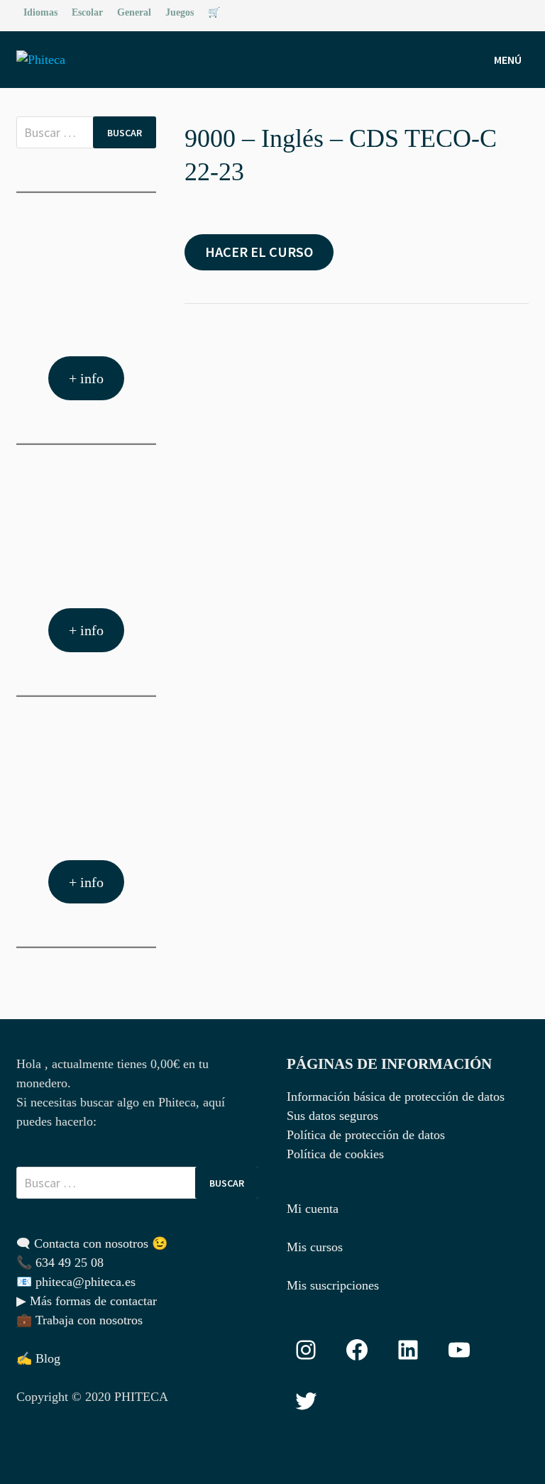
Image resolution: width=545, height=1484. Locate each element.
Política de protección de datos (366, 1135)
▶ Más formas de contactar (86, 1301)
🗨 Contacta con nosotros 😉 (91, 1243)
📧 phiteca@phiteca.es (76, 1282)
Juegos (179, 12)
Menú (508, 60)
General (134, 12)
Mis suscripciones (333, 1285)
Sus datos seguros (332, 1116)
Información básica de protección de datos (396, 1096)
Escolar (87, 12)
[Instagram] (521, 11)
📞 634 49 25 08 (60, 1262)
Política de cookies (335, 1154)
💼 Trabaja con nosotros (79, 1320)
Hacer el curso (259, 252)
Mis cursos (315, 1247)
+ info (86, 378)
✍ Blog (38, 1358)
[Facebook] (504, 11)
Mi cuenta (312, 1209)
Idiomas (40, 12)
